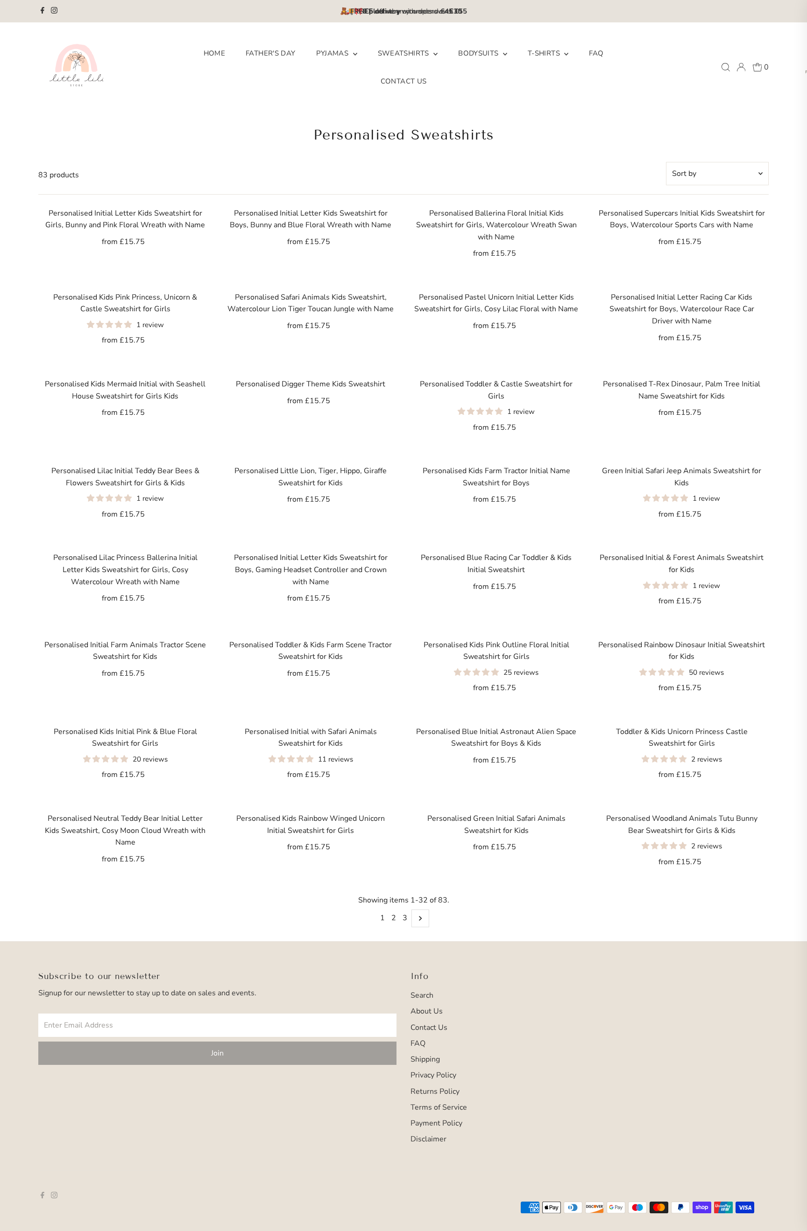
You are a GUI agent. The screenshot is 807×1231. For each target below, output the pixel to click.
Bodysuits (479, 53)
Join (217, 1053)
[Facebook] (42, 11)
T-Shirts (545, 53)
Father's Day (271, 53)
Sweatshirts (405, 53)
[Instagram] (54, 11)
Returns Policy (435, 1091)
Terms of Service (439, 1107)
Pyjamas (333, 53)
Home (215, 53)
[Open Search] (726, 67)
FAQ (596, 53)
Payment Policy (436, 1123)
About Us (427, 1011)
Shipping (425, 1059)
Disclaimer (428, 1139)
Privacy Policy (433, 1075)
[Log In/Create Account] (741, 67)
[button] (110, 325)
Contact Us (404, 81)
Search (422, 995)
